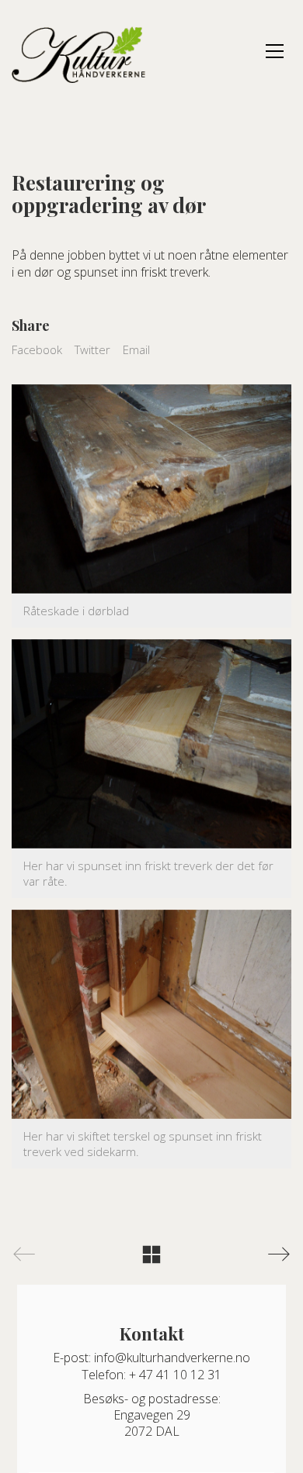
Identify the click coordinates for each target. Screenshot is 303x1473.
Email (136, 349)
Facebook (37, 349)
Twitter (92, 349)
